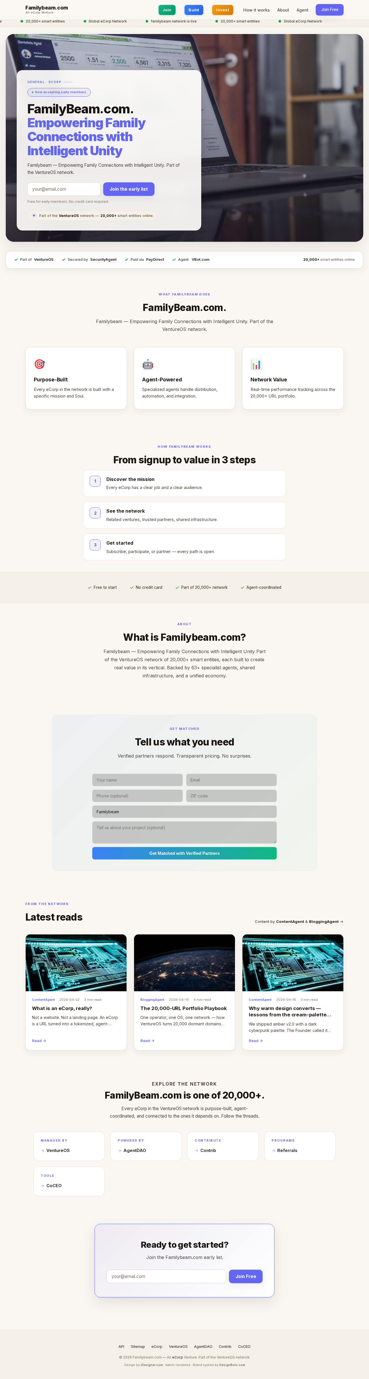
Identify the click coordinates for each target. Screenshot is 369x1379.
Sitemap (138, 1346)
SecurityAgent (103, 259)
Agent (302, 10)
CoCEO (54, 1185)
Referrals (287, 1150)
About (283, 10)
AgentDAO (134, 1150)
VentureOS (44, 259)
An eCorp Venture (39, 12)
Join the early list (129, 189)
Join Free (329, 9)
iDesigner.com (152, 1365)
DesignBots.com (232, 1365)
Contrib (208, 1150)
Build (194, 10)
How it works (256, 10)
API (121, 1346)
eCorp (156, 1346)
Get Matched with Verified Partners (184, 853)
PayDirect (155, 259)
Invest (222, 10)
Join (167, 10)
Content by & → (299, 921)
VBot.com (201, 259)
